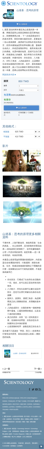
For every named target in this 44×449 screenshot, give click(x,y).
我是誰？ (36, 419)
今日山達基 (34, 416)
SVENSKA (36, 404)
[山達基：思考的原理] (7, 353)
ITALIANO (5, 409)
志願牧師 (9, 419)
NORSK (29, 404)
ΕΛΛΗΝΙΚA (36, 407)
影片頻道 (27, 416)
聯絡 (23, 421)
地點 (27, 421)
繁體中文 (37, 401)
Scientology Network (23, 428)
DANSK (4, 401)
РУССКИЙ (31, 401)
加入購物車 (22, 24)
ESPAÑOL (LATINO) (8, 407)
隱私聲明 (34, 443)
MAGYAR (23, 404)
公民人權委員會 (27, 436)
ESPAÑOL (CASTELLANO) (24, 407)
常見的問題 (16, 419)
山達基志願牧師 (34, 431)
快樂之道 (28, 434)
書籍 (22, 419)
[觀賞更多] (39, 132)
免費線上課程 (29, 419)
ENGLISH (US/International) (10, 398)
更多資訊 (18, 421)
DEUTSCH (16, 404)
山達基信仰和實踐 (17, 416)
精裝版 (6, 132)
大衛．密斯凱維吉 (13, 431)
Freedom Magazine (19, 434)
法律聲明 (19, 446)
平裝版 (6, 137)
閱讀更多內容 (8, 75)
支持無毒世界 (36, 434)
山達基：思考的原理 (19, 353)
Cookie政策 (5, 446)
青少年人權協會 (16, 436)
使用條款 (13, 446)
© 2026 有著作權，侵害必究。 (17, 443)
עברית (18, 401)
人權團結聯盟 (6, 436)
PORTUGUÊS (14, 409)
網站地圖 (33, 421)
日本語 (24, 401)
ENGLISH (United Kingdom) (28, 398)
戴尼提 (14, 428)
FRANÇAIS (11, 401)
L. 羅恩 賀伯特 (6, 416)
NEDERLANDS (6, 404)
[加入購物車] (35, 132)
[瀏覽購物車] (41, 446)
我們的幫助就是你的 (8, 421)
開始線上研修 (24, 431)
